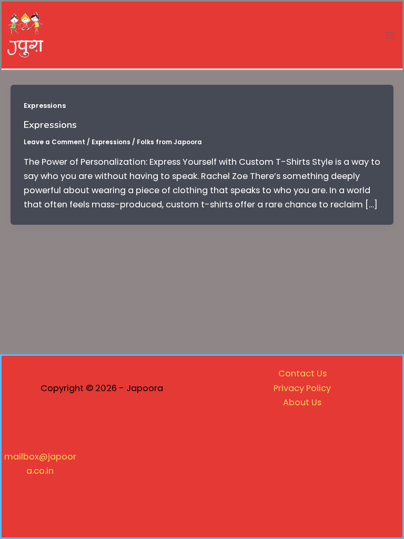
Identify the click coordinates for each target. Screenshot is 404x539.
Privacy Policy (302, 388)
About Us (302, 402)
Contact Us (302, 373)
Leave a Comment (54, 142)
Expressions (45, 105)
